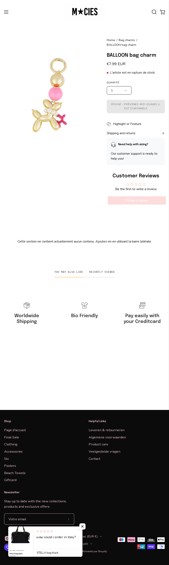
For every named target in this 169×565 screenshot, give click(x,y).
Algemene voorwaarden (107, 437)
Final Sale (11, 437)
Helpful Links (97, 421)
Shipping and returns (121, 133)
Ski (6, 458)
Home (111, 40)
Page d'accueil (15, 430)
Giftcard (10, 480)
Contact (94, 458)
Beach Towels (15, 472)
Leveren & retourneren (106, 430)
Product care (98, 444)
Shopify (102, 551)
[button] (154, 12)
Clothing (10, 444)
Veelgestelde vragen (104, 451)
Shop (7, 421)
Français (82, 543)
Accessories (13, 451)
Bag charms (127, 40)
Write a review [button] (137, 200)
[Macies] (84, 12)
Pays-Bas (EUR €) (85, 536)
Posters (10, 465)
